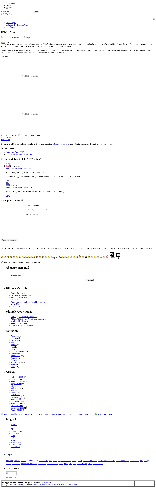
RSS (10, 7)
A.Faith (14, 425)
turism (74, 464)
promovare (15, 464)
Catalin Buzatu (16, 431)
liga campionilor (110, 461)
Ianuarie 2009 (16, 399)
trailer (70, 464)
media (127, 461)
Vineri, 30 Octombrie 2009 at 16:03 (19, 187)
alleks (13, 427)
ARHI (13, 429)
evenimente (42, 461)
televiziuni (55, 464)
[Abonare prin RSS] (154, 19)
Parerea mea (15, 356)
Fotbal (13, 345)
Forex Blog (72, 485)
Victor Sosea (15, 447)
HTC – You (15, 306)
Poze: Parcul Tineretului (28, 317)
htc (26, 135)
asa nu (16, 461)
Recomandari (16, 362)
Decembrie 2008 (17, 401)
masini (123, 461)
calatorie (23, 461)
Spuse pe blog (16, 442)
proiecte (8, 464)
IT (105, 461)
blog (19, 461)
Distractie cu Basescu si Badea (22, 295)
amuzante (9, 461)
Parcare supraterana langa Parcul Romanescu (28, 302)
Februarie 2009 (16, 397)
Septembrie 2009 (17, 381)
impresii (80, 461)
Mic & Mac (5, 140)
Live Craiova (11, 27)
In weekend (6, 137)
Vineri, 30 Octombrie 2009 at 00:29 (19, 168)
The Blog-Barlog (17, 444)
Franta (55, 461)
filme (46, 461)
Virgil (13, 321)
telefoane (38, 135)
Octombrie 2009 (17, 379)
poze (149, 460)
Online (13, 353)
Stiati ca (14, 364)
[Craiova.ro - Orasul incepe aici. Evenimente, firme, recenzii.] (54, 414)
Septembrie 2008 (17, 408)
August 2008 (16, 410)
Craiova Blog (16, 433)
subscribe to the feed (61, 144)
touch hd (60, 464)
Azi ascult (14, 336)
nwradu (14, 440)
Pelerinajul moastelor (19, 298)
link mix (118, 461)
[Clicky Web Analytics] (11, 478)
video (84, 463)
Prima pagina (11, 3)
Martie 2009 (15, 395)
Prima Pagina (11, 23)
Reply (8, 181)
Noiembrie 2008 (17, 403)
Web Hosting (18, 485)
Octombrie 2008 (17, 406)
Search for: (5, 12)
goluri (62, 461)
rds (19, 464)
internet (95, 461)
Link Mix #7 (15, 300)
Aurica (12, 185)
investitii (101, 461)
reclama (31, 135)
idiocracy (74, 461)
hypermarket (67, 461)
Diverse (14, 340)
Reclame (14, 135)
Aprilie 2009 (15, 392)
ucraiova (79, 464)
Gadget (13, 349)
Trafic (13, 367)
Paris (145, 461)
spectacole (41, 464)
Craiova (14, 338)
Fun (12, 347)
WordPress (48, 483)
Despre (8, 5)
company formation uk (41, 485)
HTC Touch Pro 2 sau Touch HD (19, 154)
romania (29, 464)
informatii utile (88, 461)
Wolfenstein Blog (57, 485)
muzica (136, 461)
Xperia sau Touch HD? (15, 152)
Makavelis (15, 438)
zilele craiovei (99, 464)
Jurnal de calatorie (18, 351)
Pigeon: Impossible (18, 293)
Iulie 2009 (15, 386)
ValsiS (13, 317)
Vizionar (14, 449)
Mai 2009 (14, 390)
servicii (35, 464)
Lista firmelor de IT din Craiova (18, 25)
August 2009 (16, 384)
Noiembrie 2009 (17, 377)
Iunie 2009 (15, 388)
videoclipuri (91, 464)
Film (12, 342)
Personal (14, 358)
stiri (45, 464)
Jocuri (13, 436)
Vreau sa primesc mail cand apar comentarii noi (22, 262)
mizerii (132, 461)
